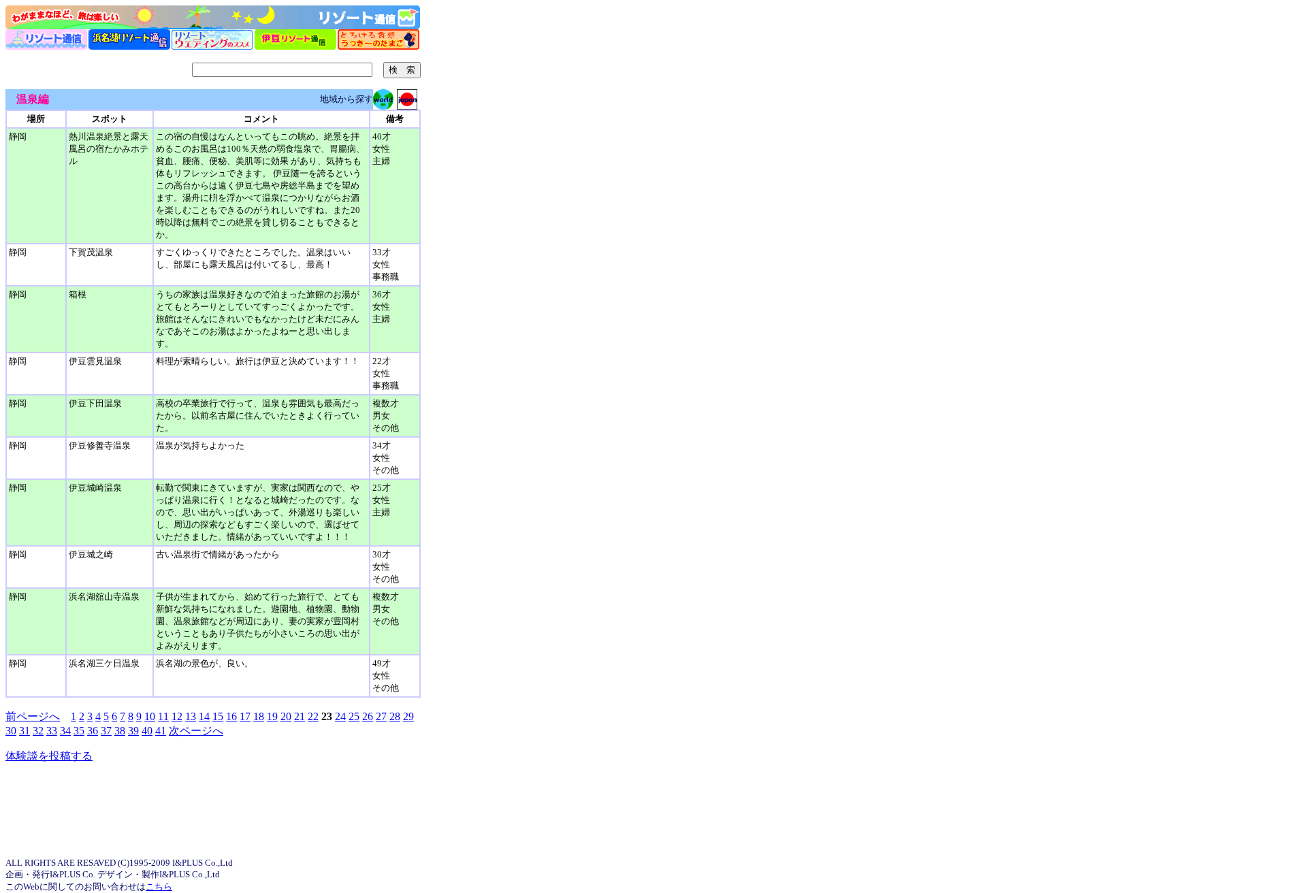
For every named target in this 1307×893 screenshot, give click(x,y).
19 (272, 716)
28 (394, 716)
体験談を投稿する (49, 756)
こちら (159, 886)
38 (119, 730)
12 (177, 716)
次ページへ (196, 730)
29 (408, 716)
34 (65, 730)
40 (147, 730)
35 (79, 730)
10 (149, 716)
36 (92, 730)
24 (340, 716)
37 (106, 730)
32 (38, 730)
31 (24, 730)
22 (313, 716)
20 (285, 716)
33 (51, 730)
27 (381, 716)
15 (217, 716)
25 (354, 716)
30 (10, 730)
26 (367, 716)
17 (245, 716)
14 (204, 716)
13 (190, 716)
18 (258, 716)
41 (160, 730)
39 (133, 730)
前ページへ (32, 716)
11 (163, 716)
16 (231, 716)
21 (299, 716)
